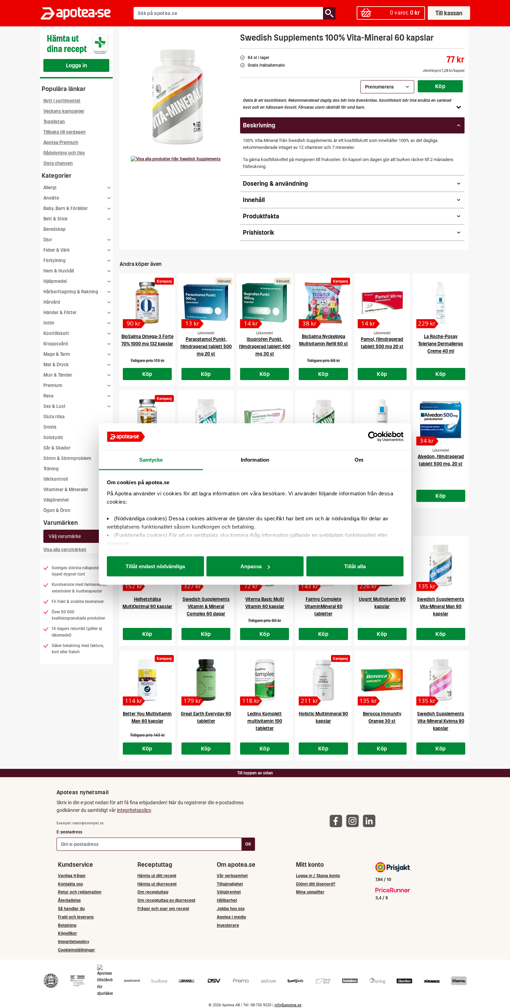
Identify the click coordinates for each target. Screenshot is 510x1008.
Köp (440, 86)
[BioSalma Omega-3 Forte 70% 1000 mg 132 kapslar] (147, 303)
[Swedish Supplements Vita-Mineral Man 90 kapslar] (441, 565)
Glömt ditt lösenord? (315, 884)
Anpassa (251, 566)
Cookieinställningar (76, 949)
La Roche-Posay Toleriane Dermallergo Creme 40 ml (440, 344)
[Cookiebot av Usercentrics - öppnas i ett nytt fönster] (373, 436)
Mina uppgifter (310, 891)
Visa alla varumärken (64, 550)
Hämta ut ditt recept (156, 875)
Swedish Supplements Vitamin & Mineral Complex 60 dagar (206, 606)
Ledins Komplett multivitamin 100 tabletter (264, 721)
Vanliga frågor (72, 875)
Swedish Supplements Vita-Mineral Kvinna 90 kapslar (440, 721)
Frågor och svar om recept (163, 908)
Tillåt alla (355, 566)
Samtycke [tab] (151, 459)
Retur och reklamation (79, 891)
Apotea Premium (60, 142)
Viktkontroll (55, 479)
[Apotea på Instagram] (354, 820)
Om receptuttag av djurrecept (166, 900)
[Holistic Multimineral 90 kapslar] (323, 680)
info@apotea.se (287, 1005)
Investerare (228, 925)
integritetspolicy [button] (134, 810)
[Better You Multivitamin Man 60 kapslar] (147, 680)
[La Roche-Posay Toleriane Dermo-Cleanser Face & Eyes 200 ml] (382, 420)
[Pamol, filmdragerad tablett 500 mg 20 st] (382, 303)
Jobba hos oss (231, 908)
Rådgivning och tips (64, 153)
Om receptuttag (152, 891)
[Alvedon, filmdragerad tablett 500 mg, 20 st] (441, 420)
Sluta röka (54, 417)
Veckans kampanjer (63, 111)
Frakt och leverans (76, 916)
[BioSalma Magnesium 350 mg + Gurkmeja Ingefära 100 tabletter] (147, 420)
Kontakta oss (70, 884)
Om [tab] (359, 459)
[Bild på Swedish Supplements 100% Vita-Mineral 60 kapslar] (177, 96)
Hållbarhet (227, 900)
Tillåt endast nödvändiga (155, 566)
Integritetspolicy (73, 941)
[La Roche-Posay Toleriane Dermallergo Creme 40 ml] (441, 303)
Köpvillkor (67, 933)
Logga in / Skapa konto (318, 875)
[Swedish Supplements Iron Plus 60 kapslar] (206, 420)
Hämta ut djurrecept (157, 884)
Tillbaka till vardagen (64, 132)
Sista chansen (58, 163)
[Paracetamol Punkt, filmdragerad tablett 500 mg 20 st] (206, 303)
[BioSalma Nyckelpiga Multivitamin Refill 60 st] (323, 303)
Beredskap (54, 229)
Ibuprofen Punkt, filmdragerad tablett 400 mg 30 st (264, 346)
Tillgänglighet (230, 884)
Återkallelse (69, 900)
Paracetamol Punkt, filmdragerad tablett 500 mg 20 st (206, 346)
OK (248, 844)
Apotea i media (231, 916)
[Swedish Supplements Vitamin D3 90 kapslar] (323, 420)
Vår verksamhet (232, 875)
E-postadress (69, 831)
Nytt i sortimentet (61, 101)
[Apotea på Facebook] (337, 820)
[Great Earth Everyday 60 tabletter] (206, 680)
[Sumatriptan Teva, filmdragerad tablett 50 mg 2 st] (264, 420)
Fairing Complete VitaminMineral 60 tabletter (323, 606)
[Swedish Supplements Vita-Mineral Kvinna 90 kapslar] (441, 680)
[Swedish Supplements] (176, 159)
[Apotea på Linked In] (371, 820)
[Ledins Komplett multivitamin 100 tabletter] (264, 680)
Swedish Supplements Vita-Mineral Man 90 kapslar (440, 606)
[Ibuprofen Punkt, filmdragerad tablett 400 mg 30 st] (264, 303)
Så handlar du (71, 908)
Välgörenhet (56, 500)
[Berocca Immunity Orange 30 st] (382, 680)
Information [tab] (255, 459)
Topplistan (54, 122)
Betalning (67, 925)
